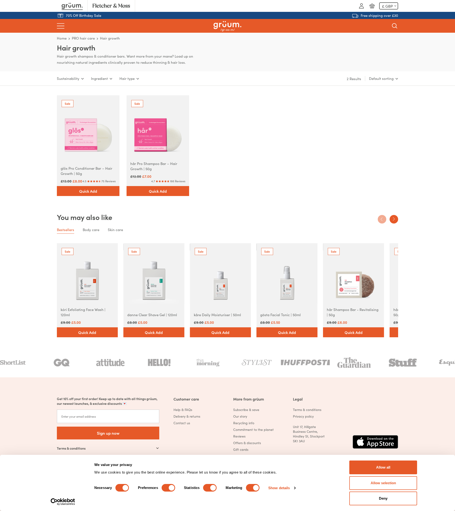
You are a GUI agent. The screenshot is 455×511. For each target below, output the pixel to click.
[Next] (394, 219)
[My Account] (361, 5)
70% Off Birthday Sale (83, 15)
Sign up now (108, 433)
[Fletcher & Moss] (111, 6)
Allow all (383, 467)
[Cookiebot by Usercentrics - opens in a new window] (63, 501)
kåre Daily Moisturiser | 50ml (217, 314)
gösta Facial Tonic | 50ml (280, 314)
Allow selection (383, 483)
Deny (383, 498)
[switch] (168, 488)
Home (62, 38)
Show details (279, 488)
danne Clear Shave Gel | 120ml (152, 314)
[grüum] (227, 26)
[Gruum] (72, 6)
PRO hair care (83, 38)
